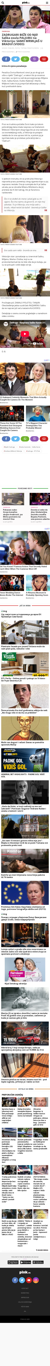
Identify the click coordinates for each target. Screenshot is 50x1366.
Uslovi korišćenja (25, 1302)
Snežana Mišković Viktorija (13, 451)
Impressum (25, 1297)
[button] (3, 503)
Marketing (25, 1293)
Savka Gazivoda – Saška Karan (29, 447)
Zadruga (6, 31)
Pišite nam (25, 1307)
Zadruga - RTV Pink (33, 451)
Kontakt (25, 1288)
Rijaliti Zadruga (9, 447)
